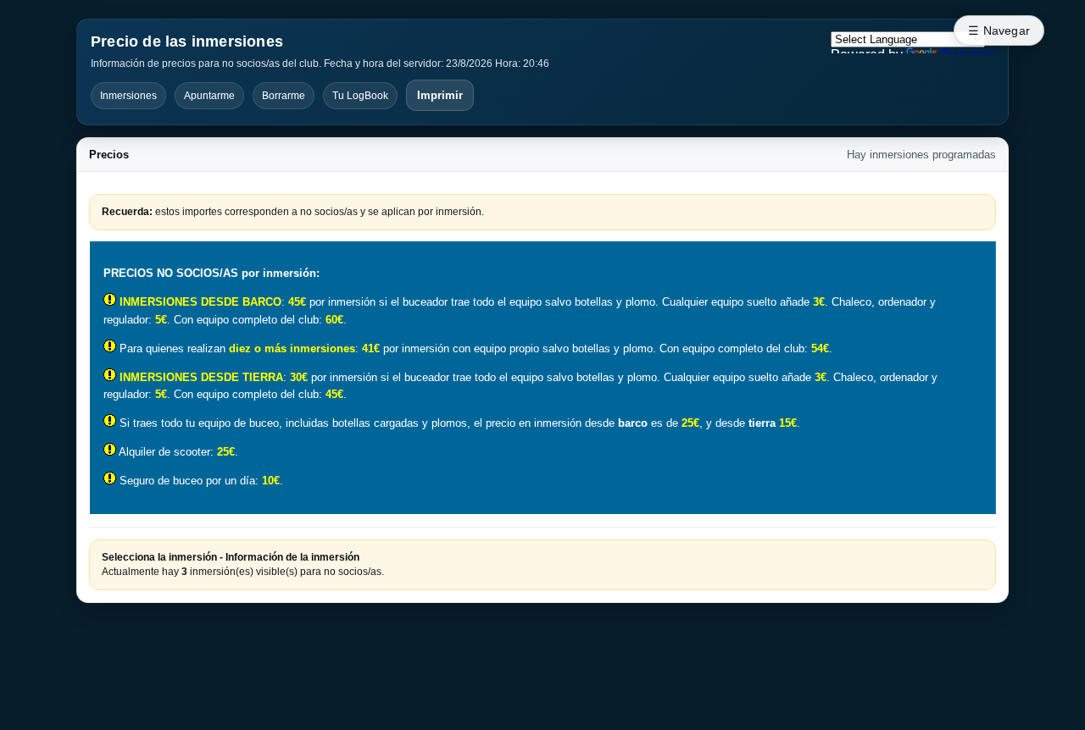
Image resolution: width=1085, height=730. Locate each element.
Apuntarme (209, 96)
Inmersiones (128, 96)
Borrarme (283, 96)
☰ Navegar (999, 30)
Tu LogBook (360, 96)
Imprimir (440, 95)
